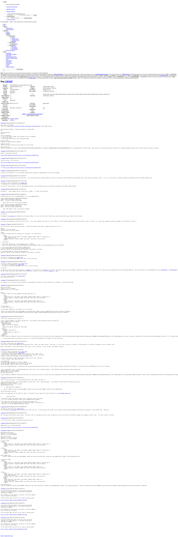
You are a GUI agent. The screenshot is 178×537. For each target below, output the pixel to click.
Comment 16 (3, 274)
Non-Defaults (15, 49)
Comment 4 (3, 165)
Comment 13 (3, 224)
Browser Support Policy (11, 56)
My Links (6, 30)
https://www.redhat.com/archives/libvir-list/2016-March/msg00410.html (20, 155)
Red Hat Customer (10, 11)
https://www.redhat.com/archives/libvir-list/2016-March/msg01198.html (20, 162)
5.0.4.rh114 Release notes (11, 58)
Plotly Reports (12, 45)
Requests (8, 33)
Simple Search (9, 28)
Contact (8, 64)
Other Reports (12, 42)
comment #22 (20, 343)
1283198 (12, 118)
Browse (8, 32)
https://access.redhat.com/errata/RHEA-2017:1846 (14, 500)
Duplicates (14, 41)
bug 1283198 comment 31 (64, 393)
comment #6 (23, 183)
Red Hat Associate (10, 9)
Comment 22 (3, 316)
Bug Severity (14, 47)
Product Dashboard (10, 50)
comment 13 (29, 269)
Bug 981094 (13, 409)
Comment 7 (3, 180)
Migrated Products (10, 66)
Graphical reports (15, 40)
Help (5, 51)
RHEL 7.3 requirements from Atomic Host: (32, 114)
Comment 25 (3, 377)
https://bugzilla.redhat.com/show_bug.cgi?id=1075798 (25, 126)
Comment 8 (3, 189)
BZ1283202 (164, 269)
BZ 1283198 (11, 216)
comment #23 (24, 351)
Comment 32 (3, 488)
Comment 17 (3, 280)
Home (4, 24)
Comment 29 (3, 423)
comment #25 (20, 408)
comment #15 (22, 276)
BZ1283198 (174, 269)
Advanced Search (10, 29)
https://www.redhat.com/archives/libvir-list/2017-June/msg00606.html (19, 427)
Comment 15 (3, 261)
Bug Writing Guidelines (11, 54)
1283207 (9, 81)
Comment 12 (3, 219)
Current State (12, 36)
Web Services (9, 63)
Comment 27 (3, 413)
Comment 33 (3, 503)
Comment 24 (3, 349)
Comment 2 (3, 151)
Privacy (2, 535)
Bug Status (14, 46)
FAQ (7, 59)
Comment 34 (3, 517)
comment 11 (46, 269)
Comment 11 (3, 212)
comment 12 (51, 270)
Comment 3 (3, 158)
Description (3, 123)
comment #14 (24, 263)
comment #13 (19, 257)
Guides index (9, 60)
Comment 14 (3, 255)
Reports (8, 34)
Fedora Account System (11, 6)
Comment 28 (3, 418)
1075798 (12, 120)
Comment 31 (3, 430)
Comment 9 (3, 194)
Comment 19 (3, 285)
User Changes (15, 44)
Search (5, 26)
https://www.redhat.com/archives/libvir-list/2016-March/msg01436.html (22, 167)
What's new (8, 55)
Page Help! (8, 53)
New (4, 25)
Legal (7, 65)
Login (5, 1)
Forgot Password (10, 16)
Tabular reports (15, 38)
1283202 (16, 118)
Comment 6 (3, 175)
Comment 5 (3, 170)
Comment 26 (3, 406)
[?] (4, 70)
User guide (8, 61)
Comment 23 (3, 341)
